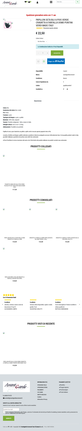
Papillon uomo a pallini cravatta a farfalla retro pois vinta (14, 277)
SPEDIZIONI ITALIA (41, 385)
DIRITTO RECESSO (41, 394)
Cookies (39, 397)
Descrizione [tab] (37, 101)
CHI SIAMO (40, 392)
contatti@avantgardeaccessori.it (13, 398)
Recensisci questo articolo (51, 28)
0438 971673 (8, 395)
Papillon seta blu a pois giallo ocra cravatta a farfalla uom (14, 238)
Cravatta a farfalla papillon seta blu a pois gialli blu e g (67, 238)
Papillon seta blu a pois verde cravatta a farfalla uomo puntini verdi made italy (14, 362)
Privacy (24, 412)
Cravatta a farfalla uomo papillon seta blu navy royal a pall (41, 238)
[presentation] (79, 304)
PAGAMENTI (40, 390)
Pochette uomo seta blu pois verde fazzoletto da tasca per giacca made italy (14, 185)
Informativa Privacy (42, 399)
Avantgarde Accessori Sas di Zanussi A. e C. (32, 427)
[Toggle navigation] (51, 2)
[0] (25, 2)
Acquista (57, 53)
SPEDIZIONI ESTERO (42, 387)
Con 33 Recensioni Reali (9, 297)
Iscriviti (8, 418)
